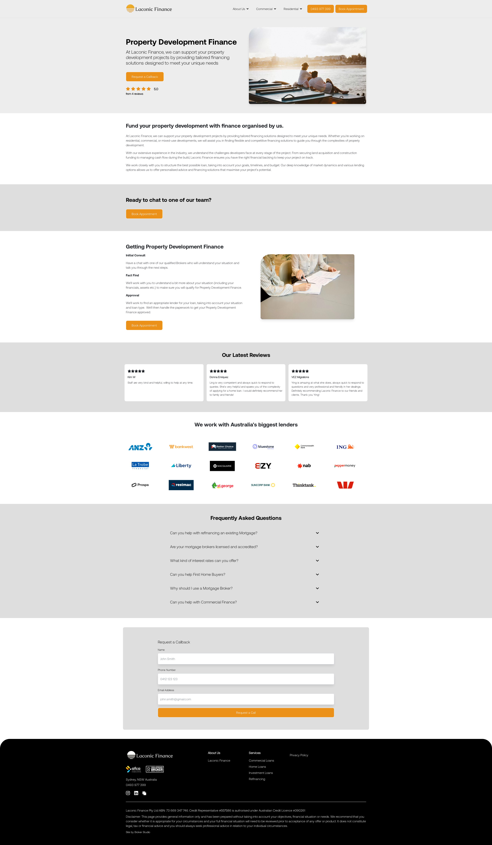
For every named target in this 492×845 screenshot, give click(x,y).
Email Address (166, 690)
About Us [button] (239, 9)
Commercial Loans (261, 760)
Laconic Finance (219, 760)
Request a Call (246, 712)
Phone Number (167, 669)
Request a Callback (145, 76)
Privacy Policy (299, 755)
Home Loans (257, 766)
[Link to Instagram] (128, 793)
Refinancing (257, 779)
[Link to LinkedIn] (136, 793)
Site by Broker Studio (138, 832)
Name (161, 649)
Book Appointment (351, 9)
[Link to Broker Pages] (144, 793)
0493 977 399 (321, 9)
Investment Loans (261, 772)
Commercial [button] (264, 9)
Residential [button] (291, 9)
